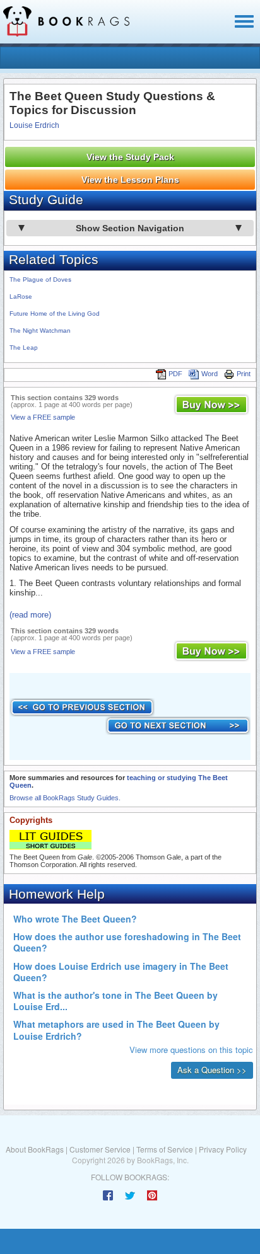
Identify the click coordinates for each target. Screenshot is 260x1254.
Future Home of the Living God (54, 313)
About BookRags (35, 1149)
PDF (175, 373)
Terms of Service (164, 1149)
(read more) (30, 614)
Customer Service (100, 1149)
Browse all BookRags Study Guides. (65, 798)
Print (244, 373)
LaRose (20, 296)
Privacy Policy (223, 1149)
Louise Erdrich (34, 125)
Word (209, 373)
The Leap (23, 347)
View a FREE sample (43, 417)
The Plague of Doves (40, 279)
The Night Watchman (40, 330)
